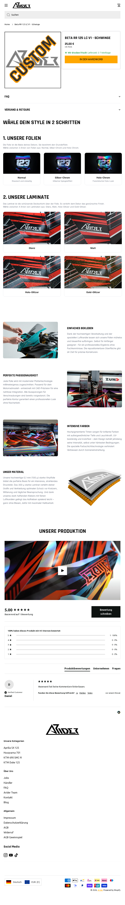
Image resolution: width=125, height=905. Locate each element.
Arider (100, 890)
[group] (21, 610)
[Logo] (21, 5)
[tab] (77, 669)
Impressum (10, 817)
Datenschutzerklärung (16, 822)
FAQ (6, 787)
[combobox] (62, 15)
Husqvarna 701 (12, 752)
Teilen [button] (90, 693)
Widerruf (8, 832)
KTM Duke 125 (12, 762)
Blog (6, 802)
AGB (6, 827)
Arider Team (10, 792)
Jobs (6, 778)
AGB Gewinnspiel (13, 837)
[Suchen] (7, 15)
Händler (8, 782)
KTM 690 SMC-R (13, 757)
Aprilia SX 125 (11, 747)
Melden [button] (82, 693)
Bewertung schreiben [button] (106, 611)
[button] (118, 5)
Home (7, 24)
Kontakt (8, 797)
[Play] (62, 570)
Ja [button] (77, 693)
